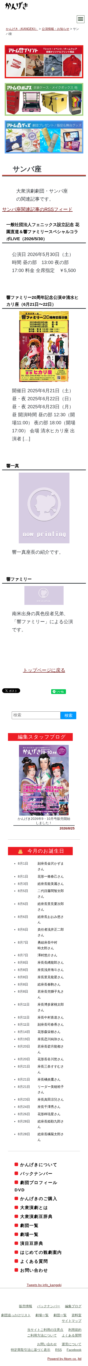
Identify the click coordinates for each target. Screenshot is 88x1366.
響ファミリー (19, 579)
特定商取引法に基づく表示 (30, 1350)
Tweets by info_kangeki (44, 1285)
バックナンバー (36, 1173)
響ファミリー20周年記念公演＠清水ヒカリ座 (42, 301)
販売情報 (25, 1306)
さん (51, 876)
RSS (58, 1350)
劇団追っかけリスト (16, 1315)
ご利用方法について (42, 1335)
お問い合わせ (34, 1270)
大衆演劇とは (34, 1207)
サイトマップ (71, 1321)
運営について (71, 1344)
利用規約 (74, 1330)
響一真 (12, 465)
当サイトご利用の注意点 (45, 1330)
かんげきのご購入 (38, 1198)
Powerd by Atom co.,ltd (64, 1359)
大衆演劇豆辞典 (36, 1216)
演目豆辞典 (31, 1243)
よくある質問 (34, 1261)
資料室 (76, 1315)
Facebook (74, 1350)
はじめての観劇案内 (41, 1252)
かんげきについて (38, 1164)
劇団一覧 (29, 1225)
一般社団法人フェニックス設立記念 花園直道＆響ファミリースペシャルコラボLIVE (42, 231)
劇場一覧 (29, 1234)
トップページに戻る (44, 670)
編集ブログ (73, 1306)
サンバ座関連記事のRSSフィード (37, 209)
